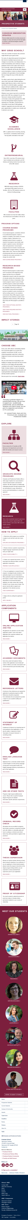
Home (3, 1099)
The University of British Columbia (10, 3)
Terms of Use (17, 1215)
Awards (3, 1112)
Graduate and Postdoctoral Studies (14, 1136)
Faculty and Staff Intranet (10, 1158)
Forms (3, 1122)
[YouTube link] (11, 1165)
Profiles (17, 1172)
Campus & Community (7, 1109)
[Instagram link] (3, 1165)
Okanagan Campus (7, 1202)
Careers (4, 1191)
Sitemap (12, 1172)
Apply (3, 1131)
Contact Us (4, 1147)
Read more (6, 43)
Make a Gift (4, 1193)
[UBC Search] (24, 2)
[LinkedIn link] (7, 1165)
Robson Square (5, 1206)
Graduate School (5, 28)
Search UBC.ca (6, 1195)
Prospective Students (7, 1102)
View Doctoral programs (10, 314)
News (3, 1188)
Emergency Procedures (7, 1215)
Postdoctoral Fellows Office (10, 1154)
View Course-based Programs (12, 259)
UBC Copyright (5, 1217)
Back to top (5, 1172)
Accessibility (13, 1217)
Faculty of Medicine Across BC (9, 1210)
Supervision (5, 1115)
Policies (4, 1125)
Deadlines (4, 1118)
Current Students (6, 1105)
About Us (4, 1128)
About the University (7, 1186)
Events (3, 1190)
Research (22, 1172)
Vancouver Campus (7, 1200)
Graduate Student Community (11, 1156)
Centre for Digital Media (7, 1208)
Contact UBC (5, 1185)
